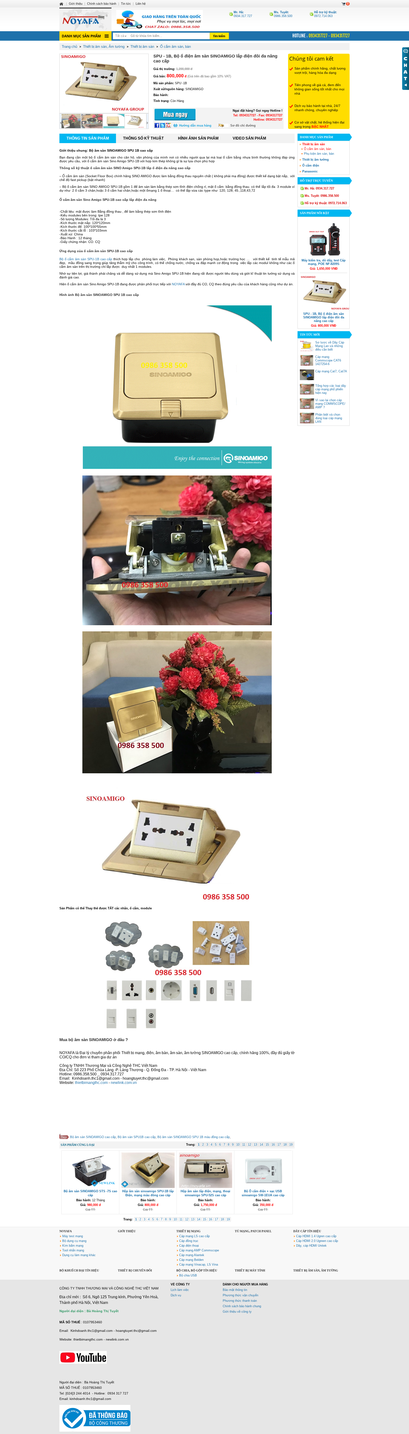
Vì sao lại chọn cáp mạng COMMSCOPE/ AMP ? (330, 403)
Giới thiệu (127, 1231)
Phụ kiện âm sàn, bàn (319, 153)
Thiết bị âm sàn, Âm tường (315, 1270)
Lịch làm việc (180, 1290)
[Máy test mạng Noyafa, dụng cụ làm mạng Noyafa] (159, 19)
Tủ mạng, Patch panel (253, 1231)
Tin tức (126, 3)
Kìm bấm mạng (72, 1245)
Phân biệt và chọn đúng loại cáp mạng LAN (328, 418)
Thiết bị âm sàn (313, 144)
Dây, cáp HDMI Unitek (311, 1245)
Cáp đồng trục (188, 1241)
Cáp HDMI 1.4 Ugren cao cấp (316, 1236)
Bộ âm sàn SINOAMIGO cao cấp (93, 1137)
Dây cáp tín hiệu (307, 1231)
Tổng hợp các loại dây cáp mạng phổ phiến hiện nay (330, 389)
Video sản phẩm (249, 138)
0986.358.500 (283, 14)
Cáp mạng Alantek (191, 1255)
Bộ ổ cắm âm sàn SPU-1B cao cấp (85, 259)
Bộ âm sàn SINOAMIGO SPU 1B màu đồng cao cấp (193, 1137)
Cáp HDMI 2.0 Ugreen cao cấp (317, 1241)
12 (249, 1144)
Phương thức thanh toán (240, 1300)
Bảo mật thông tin (235, 1290)
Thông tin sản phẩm (88, 138)
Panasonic (310, 171)
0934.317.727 (243, 14)
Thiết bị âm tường (315, 159)
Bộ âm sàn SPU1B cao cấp (137, 1137)
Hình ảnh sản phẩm (198, 138)
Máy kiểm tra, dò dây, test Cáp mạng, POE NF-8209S (324, 262)
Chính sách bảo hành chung (242, 1306)
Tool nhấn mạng (73, 1250)
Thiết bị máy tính (250, 1270)
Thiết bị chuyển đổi (135, 1270)
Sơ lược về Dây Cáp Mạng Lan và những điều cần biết (329, 346)
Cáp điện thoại (189, 1245)
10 (238, 1144)
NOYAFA (179, 284)
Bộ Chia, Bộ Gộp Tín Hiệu (196, 1270)
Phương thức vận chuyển (240, 1295)
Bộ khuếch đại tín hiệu (79, 1270)
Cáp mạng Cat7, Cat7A (331, 371)
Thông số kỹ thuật (143, 138)
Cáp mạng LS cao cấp (194, 1236)
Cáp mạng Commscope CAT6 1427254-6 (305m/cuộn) (328, 362)
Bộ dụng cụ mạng (74, 1241)
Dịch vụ (176, 1295)
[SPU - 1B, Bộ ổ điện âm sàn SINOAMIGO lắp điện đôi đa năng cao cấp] (104, 83)
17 (279, 1144)
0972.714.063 (325, 14)
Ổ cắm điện (310, 165)
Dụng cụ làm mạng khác (79, 1255)
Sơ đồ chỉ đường (243, 125)
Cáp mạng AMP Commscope (199, 1250)
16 (273, 1144)
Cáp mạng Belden (191, 1260)
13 (255, 1144)
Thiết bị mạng (188, 1231)
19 (291, 1144)
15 (267, 1144)
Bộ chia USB (188, 1275)
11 (243, 1144)
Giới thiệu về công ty (237, 1311)
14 (261, 1144)
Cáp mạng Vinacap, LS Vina (198, 1264)
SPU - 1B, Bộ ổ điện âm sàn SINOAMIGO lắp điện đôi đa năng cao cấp (323, 317)
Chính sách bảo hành (101, 3)
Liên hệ (141, 3)
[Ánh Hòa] (61, 3)
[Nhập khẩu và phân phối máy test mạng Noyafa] (85, 19)
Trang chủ (69, 46)
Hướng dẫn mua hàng (195, 125)
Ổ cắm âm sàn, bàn (317, 149)
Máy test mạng (72, 1236)
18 (285, 1144)
